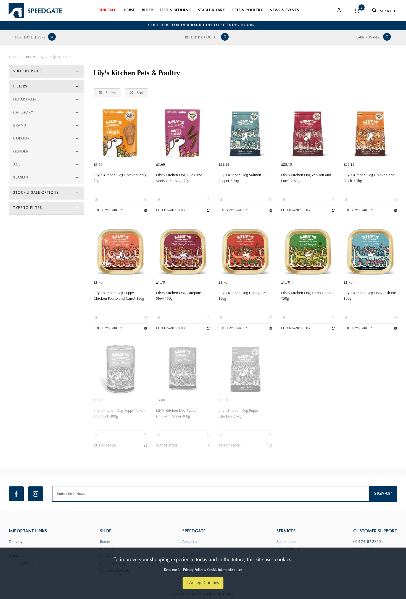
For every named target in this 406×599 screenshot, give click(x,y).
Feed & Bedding (175, 10)
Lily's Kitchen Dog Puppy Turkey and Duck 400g (119, 414)
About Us (189, 542)
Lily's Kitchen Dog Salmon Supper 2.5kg (239, 178)
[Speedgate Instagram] (35, 493)
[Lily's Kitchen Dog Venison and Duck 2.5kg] (308, 133)
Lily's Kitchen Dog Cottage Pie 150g (243, 296)
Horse (128, 10)
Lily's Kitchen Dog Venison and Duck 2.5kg (306, 178)
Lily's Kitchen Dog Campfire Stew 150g (178, 296)
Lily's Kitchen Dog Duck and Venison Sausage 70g (179, 178)
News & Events (284, 10)
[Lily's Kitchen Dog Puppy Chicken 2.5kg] (245, 368)
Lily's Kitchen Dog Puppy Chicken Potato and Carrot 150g (119, 296)
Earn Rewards (368, 37)
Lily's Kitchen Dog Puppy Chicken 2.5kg (238, 414)
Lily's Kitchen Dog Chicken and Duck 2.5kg (369, 178)
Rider (147, 10)
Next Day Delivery (30, 37)
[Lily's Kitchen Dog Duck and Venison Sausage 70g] (183, 133)
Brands (105, 542)
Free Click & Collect (200, 37)
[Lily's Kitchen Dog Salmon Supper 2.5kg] (245, 133)
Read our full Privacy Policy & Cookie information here (203, 570)
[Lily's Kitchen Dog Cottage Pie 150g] (245, 251)
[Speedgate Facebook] (16, 493)
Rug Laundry (286, 542)
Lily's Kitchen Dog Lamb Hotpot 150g (307, 296)
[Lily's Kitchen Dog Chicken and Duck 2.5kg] (370, 133)
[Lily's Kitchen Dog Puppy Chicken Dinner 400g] (183, 368)
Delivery (16, 542)
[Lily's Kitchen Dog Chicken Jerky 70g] (120, 133)
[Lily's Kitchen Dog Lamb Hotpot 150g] (308, 251)
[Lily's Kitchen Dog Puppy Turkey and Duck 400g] (120, 368)
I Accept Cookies (203, 583)
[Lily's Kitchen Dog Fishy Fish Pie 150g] (370, 251)
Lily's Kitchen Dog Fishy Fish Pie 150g (370, 296)
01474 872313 (367, 542)
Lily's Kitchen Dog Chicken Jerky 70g (120, 178)
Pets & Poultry (247, 10)
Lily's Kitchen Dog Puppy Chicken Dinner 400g (176, 414)
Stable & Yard (212, 10)
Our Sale (106, 10)
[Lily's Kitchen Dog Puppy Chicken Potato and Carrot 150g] (120, 251)
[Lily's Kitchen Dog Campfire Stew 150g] (183, 251)
